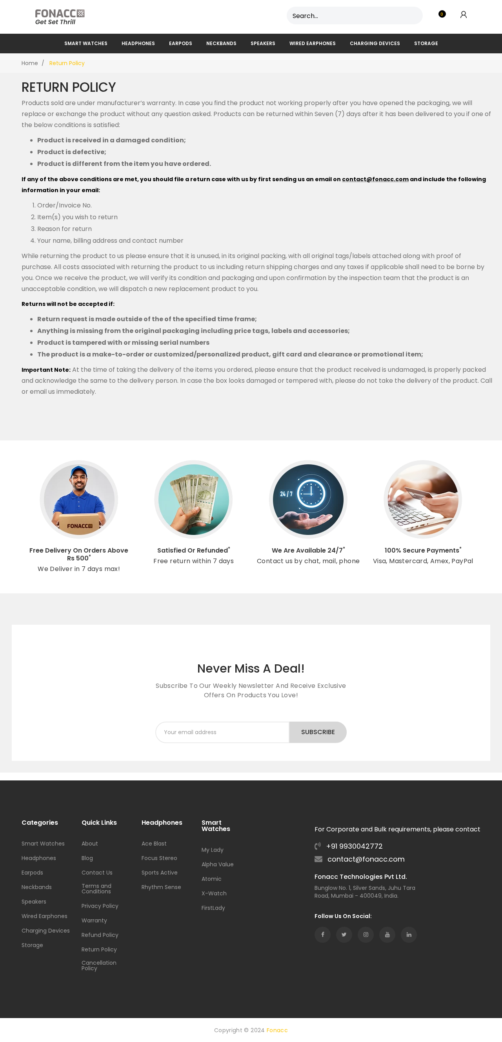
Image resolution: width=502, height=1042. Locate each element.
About (90, 844)
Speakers (34, 902)
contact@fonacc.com (365, 859)
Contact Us (97, 873)
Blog (87, 858)
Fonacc (277, 1030)
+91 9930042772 (353, 846)
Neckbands (37, 887)
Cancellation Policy (99, 966)
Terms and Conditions (96, 889)
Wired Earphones (44, 916)
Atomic (212, 879)
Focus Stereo (159, 858)
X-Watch (214, 894)
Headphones (39, 858)
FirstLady (213, 908)
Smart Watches (43, 844)
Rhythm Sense (161, 887)
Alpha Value (218, 865)
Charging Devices (46, 931)
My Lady (213, 850)
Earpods (32, 873)
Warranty (94, 921)
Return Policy (99, 950)
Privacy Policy (100, 906)
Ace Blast (154, 844)
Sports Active (160, 873)
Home (30, 63)
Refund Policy (100, 935)
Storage (32, 945)
